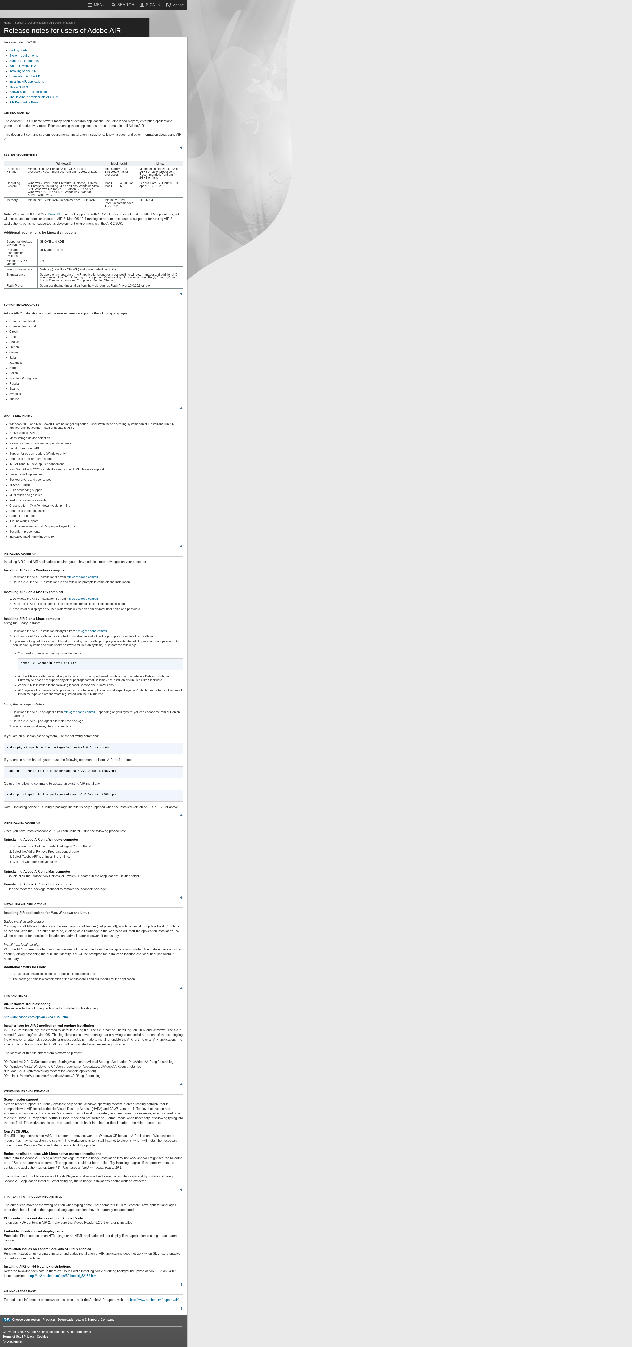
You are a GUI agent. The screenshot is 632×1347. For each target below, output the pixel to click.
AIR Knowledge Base (23, 102)
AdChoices (15, 1342)
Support (19, 22)
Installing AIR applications (26, 81)
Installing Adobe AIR (22, 71)
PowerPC (54, 214)
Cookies (42, 1336)
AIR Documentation (61, 22)
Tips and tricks (19, 86)
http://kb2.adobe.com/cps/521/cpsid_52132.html (62, 1276)
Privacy (29, 1336)
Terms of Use (12, 1336)
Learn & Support (87, 1319)
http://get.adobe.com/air (82, 577)
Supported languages (24, 61)
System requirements (23, 55)
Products (49, 1319)
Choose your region (26, 1319)
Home (7, 22)
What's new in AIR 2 (22, 66)
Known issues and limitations (28, 92)
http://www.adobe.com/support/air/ (154, 1300)
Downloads (65, 1319)
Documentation (37, 22)
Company (107, 1319)
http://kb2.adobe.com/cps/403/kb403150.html (36, 1017)
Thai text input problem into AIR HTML (34, 97)
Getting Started (19, 50)
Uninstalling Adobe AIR (24, 76)
